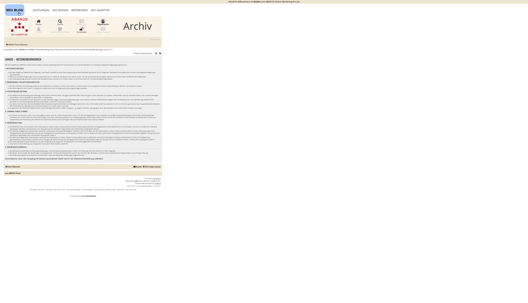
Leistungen (41, 10)
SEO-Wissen (60, 10)
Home (39, 24)
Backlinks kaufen (110, 190)
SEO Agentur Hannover (37, 190)
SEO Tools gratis (131, 190)
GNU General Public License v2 (69, 115)
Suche (60, 24)
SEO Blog (49, 190)
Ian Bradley (157, 178)
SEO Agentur (100, 10)
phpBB (135, 181)
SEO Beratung (98, 190)
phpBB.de (158, 183)
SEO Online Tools (59, 190)
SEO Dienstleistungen (74, 190)
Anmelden (81, 32)
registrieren (108, 50)
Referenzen (79, 10)
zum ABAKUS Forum (13, 173)
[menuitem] (155, 40)
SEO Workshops (87, 190)
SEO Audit (120, 190)
